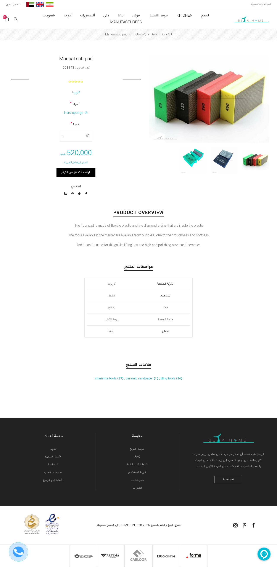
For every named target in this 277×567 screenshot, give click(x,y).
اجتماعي (76, 186)
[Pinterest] (244, 525)
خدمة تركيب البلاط (137, 464)
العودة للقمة (228, 480)
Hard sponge (73, 113)
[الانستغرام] (235, 525)
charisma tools (106, 378)
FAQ (137, 456)
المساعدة (53, 464)
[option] (255, 160)
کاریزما (76, 92)
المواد (75, 104)
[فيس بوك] (253, 525)
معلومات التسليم (53, 472)
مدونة (53, 449)
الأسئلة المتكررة (53, 456)
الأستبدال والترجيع (53, 480)
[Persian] (49, 4)
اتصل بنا (137, 488)
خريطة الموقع (137, 449)
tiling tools (168, 378)
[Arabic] (30, 4)
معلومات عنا (137, 480)
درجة (76, 124)
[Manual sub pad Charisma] (255, 160)
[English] (40, 4)
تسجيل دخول (12, 4)
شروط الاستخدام (137, 472)
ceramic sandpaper (140, 378)
